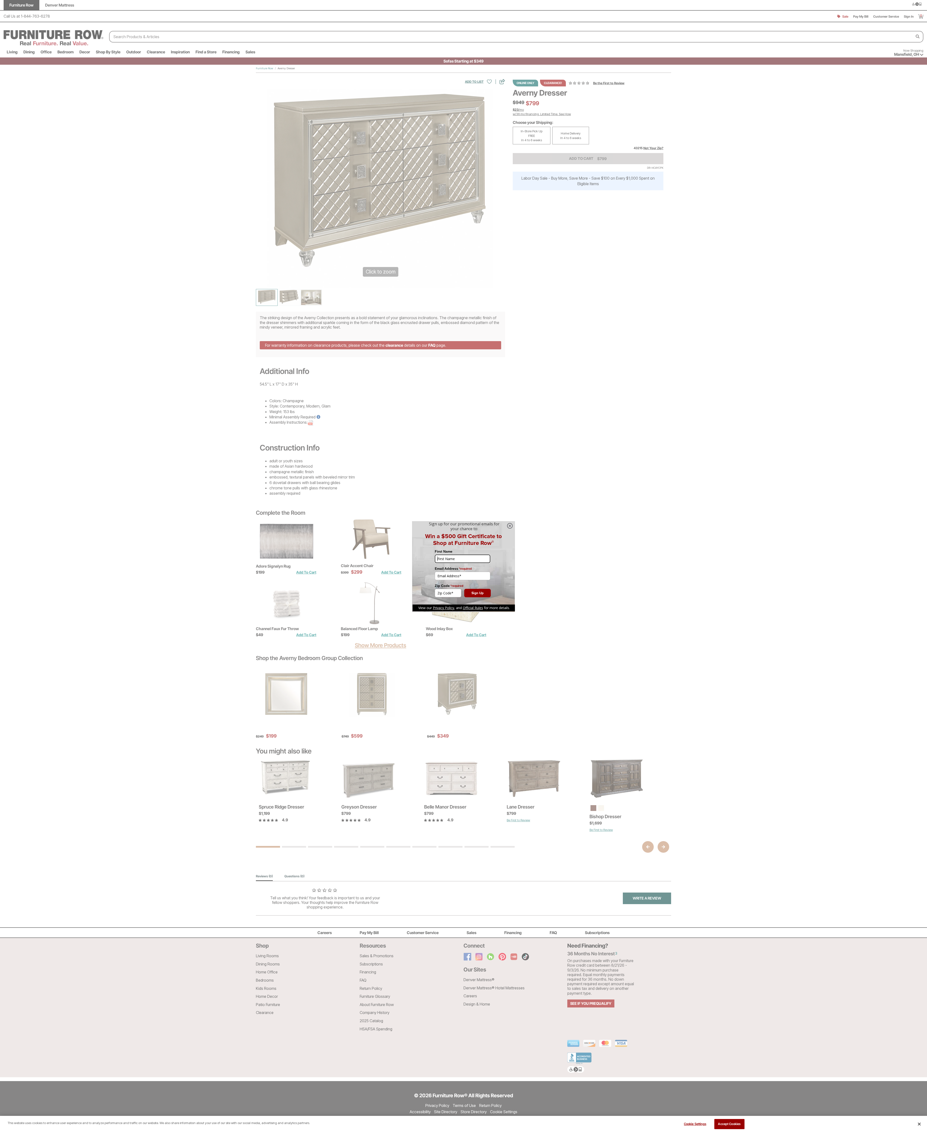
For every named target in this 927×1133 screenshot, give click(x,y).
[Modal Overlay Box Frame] (463, 566)
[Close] (919, 1124)
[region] (463, 1124)
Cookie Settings (695, 1124)
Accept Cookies (729, 1124)
